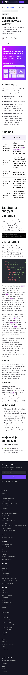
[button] (22, 8)
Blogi (3, 7)
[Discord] (2, 481)
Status (3, 666)
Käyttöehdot (5, 669)
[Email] (12, 481)
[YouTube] (16, 481)
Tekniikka (10, 7)
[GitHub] (6, 481)
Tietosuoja (4, 671)
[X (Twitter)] (9, 481)
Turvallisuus (4, 663)
